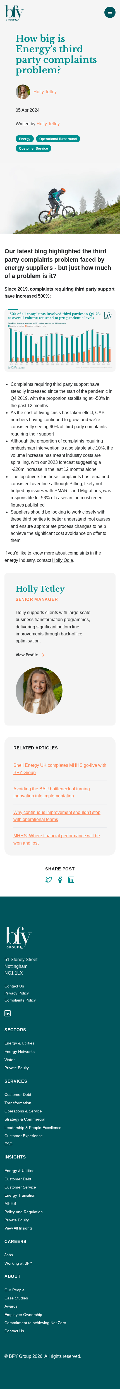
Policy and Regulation (23, 1212)
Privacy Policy (16, 993)
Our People (14, 1290)
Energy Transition (19, 1195)
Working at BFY (18, 1263)
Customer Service (20, 1187)
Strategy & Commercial (24, 1119)
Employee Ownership (23, 1314)
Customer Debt (17, 1094)
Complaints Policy (20, 1000)
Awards (11, 1306)
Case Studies (16, 1298)
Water (9, 1059)
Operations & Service (23, 1111)
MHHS (10, 1203)
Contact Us (14, 986)
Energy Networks (19, 1051)
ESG (8, 1144)
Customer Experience (23, 1135)
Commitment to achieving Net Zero (35, 1322)
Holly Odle (62, 560)
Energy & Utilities (19, 1043)
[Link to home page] (14, 12)
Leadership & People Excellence (32, 1127)
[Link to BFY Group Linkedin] (7, 1013)
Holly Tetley (48, 123)
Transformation (17, 1103)
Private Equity (16, 1068)
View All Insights (18, 1228)
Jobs (8, 1255)
